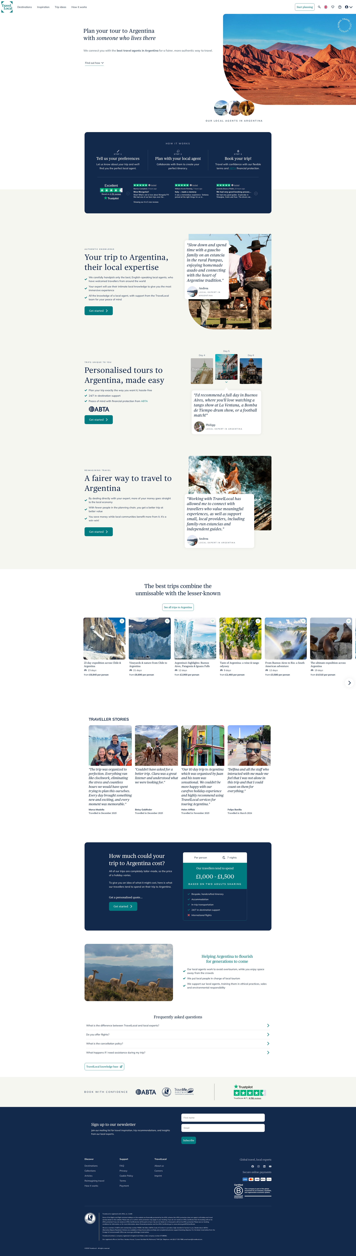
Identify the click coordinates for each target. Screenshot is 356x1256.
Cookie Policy (126, 1175)
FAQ (122, 1165)
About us (159, 1165)
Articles (88, 1175)
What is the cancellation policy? (104, 1043)
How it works (79, 7)
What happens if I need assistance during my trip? (115, 1052)
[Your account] (348, 7)
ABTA (232, 168)
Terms (123, 1180)
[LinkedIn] (264, 1166)
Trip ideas (60, 7)
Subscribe (188, 1140)
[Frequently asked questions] (339, 7)
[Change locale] (325, 7)
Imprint (158, 1175)
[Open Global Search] (319, 7)
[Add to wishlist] (122, 621)
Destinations (91, 1165)
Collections (90, 1170)
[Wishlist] (332, 6)
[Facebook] (252, 1166)
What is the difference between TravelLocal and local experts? (122, 1025)
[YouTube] (270, 1166)
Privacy (123, 1170)
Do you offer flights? (97, 1034)
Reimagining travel (94, 1180)
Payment (124, 1185)
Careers (158, 1170)
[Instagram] (258, 1166)
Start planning (305, 7)
